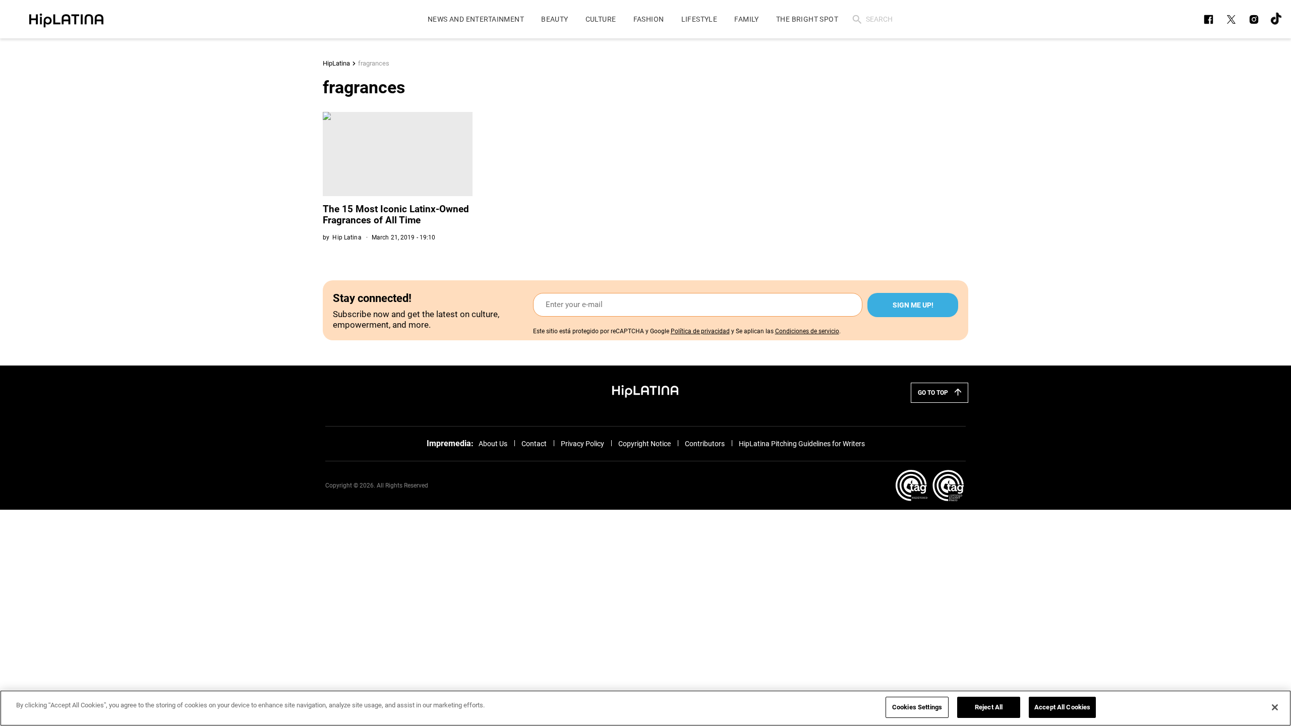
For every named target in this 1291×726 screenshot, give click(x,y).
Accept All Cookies (1062, 707)
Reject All (989, 707)
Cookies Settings (917, 707)
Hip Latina (346, 237)
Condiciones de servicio (807, 331)
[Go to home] (645, 391)
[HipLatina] (66, 19)
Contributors (705, 444)
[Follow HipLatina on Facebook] (1208, 19)
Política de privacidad (700, 331)
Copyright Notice (644, 444)
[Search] (857, 19)
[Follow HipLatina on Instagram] (1254, 19)
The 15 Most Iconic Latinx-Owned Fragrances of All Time (396, 214)
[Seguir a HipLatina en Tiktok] (1276, 19)
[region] (645, 708)
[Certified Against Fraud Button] (930, 485)
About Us (493, 444)
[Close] (1275, 707)
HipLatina (336, 63)
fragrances (373, 63)
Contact (534, 444)
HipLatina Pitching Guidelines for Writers (802, 444)
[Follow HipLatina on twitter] (1231, 19)
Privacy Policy (582, 444)
